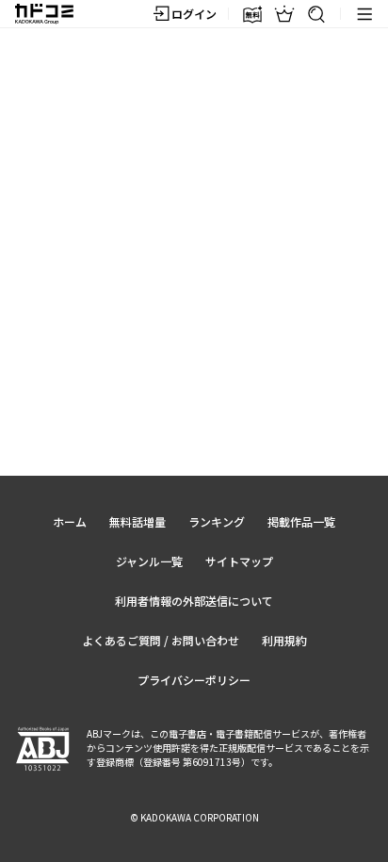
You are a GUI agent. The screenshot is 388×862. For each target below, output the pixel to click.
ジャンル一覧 (149, 561)
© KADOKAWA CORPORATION (194, 817)
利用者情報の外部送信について (194, 601)
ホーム (70, 521)
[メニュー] (364, 14)
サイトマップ (239, 561)
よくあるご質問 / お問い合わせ (160, 640)
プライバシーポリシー (194, 680)
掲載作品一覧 (301, 521)
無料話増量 (137, 521)
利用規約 (284, 640)
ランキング (216, 521)
